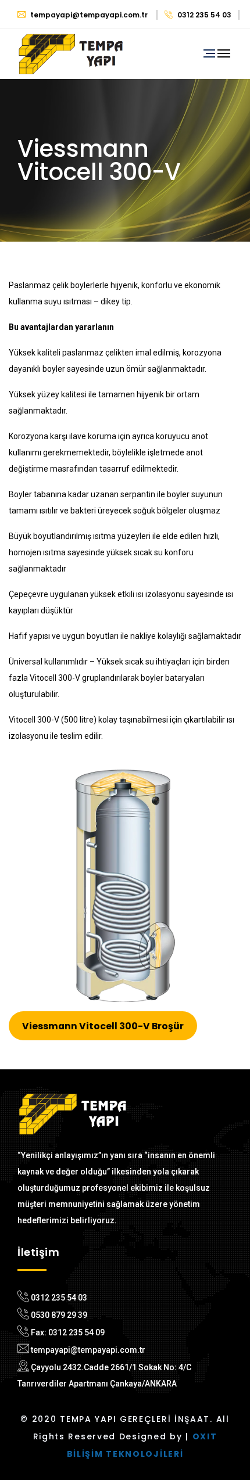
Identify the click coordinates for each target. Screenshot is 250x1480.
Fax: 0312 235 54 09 (68, 1332)
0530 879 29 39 (59, 1315)
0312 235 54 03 (203, 15)
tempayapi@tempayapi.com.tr (88, 15)
